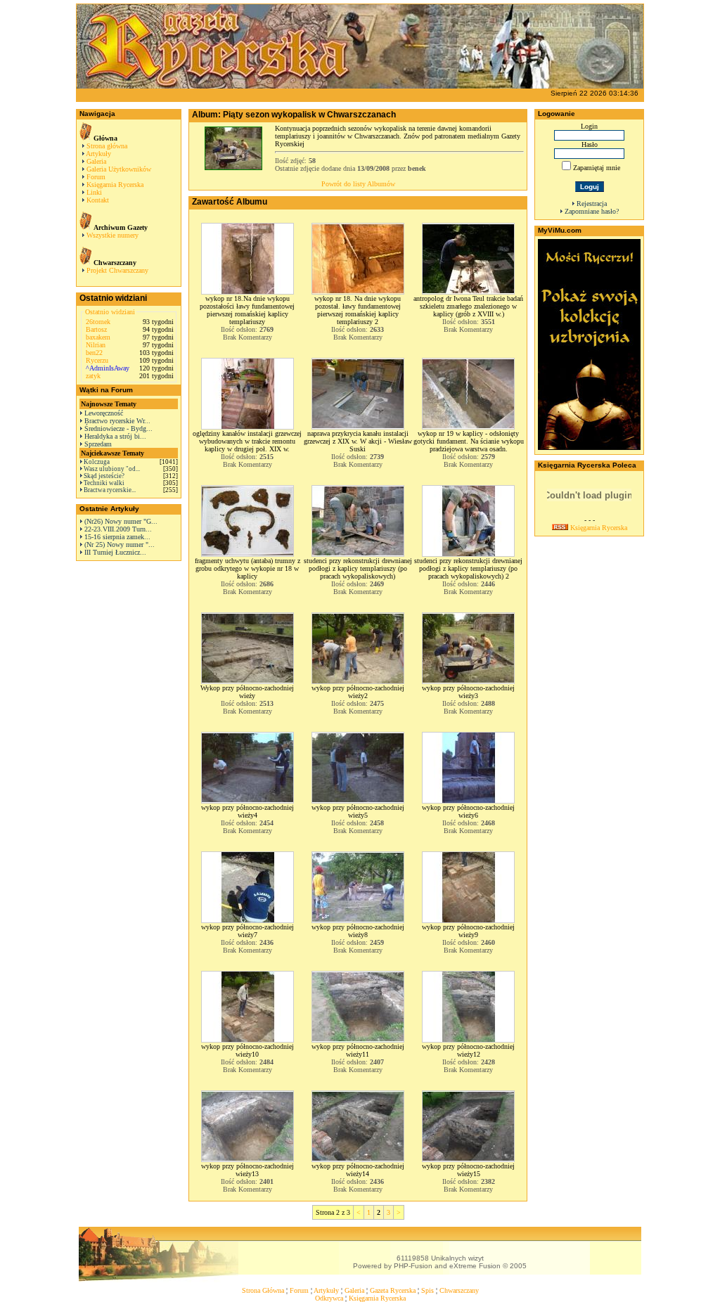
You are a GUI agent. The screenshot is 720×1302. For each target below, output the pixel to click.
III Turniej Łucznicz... (115, 552)
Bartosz (96, 329)
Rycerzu (97, 360)
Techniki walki (104, 482)
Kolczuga (97, 461)
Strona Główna (263, 1290)
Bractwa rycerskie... (110, 490)
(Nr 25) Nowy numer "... (119, 544)
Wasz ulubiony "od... (112, 468)
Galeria (96, 161)
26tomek (98, 322)
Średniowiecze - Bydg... (118, 428)
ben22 (94, 352)
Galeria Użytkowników (118, 169)
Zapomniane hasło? (592, 211)
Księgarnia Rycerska (114, 184)
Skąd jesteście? (104, 475)
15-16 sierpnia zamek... (117, 537)
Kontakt (97, 200)
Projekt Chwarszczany (117, 270)
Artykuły (98, 153)
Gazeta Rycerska (393, 1290)
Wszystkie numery (112, 235)
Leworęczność (103, 413)
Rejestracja (592, 203)
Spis (427, 1290)
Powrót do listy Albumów (358, 184)
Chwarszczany (459, 1290)
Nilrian (95, 345)
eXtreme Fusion (475, 1266)
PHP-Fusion (413, 1266)
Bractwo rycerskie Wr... (117, 421)
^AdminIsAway (107, 368)
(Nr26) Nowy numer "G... (121, 521)
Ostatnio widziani (110, 312)
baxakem (98, 337)
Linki (94, 192)
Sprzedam (98, 444)
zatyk (93, 376)
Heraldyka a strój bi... (115, 436)
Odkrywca (329, 1298)
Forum (95, 177)
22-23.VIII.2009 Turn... (118, 529)
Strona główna (106, 146)
